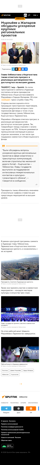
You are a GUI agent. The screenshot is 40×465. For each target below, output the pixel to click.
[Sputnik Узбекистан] (6, 16)
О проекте (4, 421)
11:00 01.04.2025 (7, 39)
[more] (36, 184)
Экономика (33, 403)
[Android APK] (7, 446)
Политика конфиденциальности (12, 427)
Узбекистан (5, 374)
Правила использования (9, 424)
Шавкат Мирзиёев (15, 370)
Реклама (18, 437)
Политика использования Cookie (12, 430)
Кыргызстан (14, 374)
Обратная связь (6, 440)
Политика (5, 370)
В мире (23, 403)
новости (4, 403)
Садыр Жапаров (28, 370)
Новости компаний (7, 437)
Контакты (12, 421)
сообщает (6, 99)
